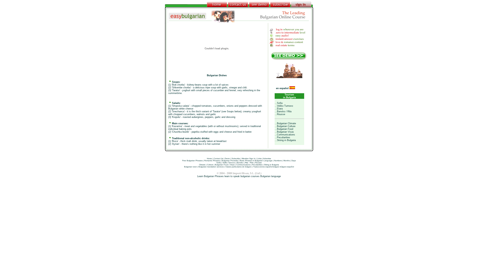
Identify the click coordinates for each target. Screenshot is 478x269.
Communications (243, 165)
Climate (202, 165)
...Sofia (279, 103)
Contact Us (218, 158)
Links (259, 158)
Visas (232, 165)
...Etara (279, 108)
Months (286, 161)
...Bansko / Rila (283, 111)
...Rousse (280, 114)
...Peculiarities (282, 137)
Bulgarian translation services (211, 167)
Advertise (267, 158)
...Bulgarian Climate (285, 123)
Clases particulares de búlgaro (238, 167)
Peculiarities (257, 165)
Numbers (278, 161)
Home (209, 158)
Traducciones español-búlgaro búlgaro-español (273, 167)
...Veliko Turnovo (284, 105)
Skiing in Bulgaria (271, 165)
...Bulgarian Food (284, 129)
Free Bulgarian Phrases (192, 161)
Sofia (218, 163)
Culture (210, 165)
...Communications (285, 134)
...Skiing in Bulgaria (285, 140)
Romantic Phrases (212, 161)
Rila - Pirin (249, 163)
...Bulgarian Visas (284, 131)
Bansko (240, 163)
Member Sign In (248, 158)
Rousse (258, 163)
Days (293, 161)
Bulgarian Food (221, 165)
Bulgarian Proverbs (230, 161)
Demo (227, 158)
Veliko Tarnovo (229, 163)
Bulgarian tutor (190, 167)
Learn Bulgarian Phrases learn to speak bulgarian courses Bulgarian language (239, 176)
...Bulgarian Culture (285, 126)
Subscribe (236, 158)
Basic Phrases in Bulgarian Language (256, 161)
